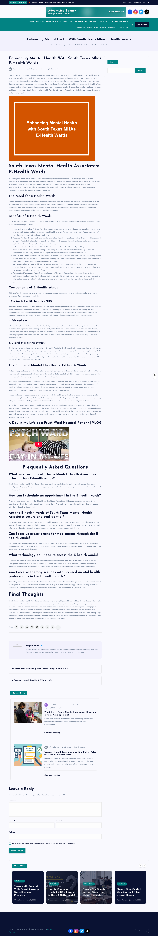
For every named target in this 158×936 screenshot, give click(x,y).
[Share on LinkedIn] (27, 627)
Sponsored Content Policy (87, 28)
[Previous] (140, 865)
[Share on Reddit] (42, 627)
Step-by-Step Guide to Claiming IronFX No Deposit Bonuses (95, 892)
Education (54, 884)
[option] (28, 887)
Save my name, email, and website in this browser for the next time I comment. (44, 844)
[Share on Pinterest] (37, 627)
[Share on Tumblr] (47, 627)
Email (58, 821)
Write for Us (123, 28)
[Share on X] (22, 627)
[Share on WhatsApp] (32, 627)
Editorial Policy (91, 21)
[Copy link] (58, 627)
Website (12, 832)
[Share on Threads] (53, 627)
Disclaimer (78, 21)
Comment (13, 801)
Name (12, 821)
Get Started (142, 25)
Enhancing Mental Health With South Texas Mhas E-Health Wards (82, 45)
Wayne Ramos (18, 69)
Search (113, 62)
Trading (87, 884)
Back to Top (143, 931)
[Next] (144, 865)
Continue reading (52, 733)
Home (31, 21)
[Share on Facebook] (16, 627)
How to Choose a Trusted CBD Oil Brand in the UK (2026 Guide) (27, 892)
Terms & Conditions (108, 28)
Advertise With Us (53, 21)
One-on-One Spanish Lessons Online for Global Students (60, 892)
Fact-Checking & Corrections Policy (114, 21)
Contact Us (67, 21)
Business (19, 884)
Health (28, 69)
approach (66, 705)
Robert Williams (54, 705)
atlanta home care (78, 705)
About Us (40, 21)
